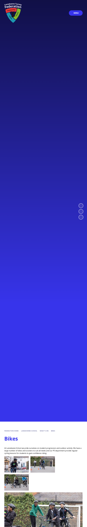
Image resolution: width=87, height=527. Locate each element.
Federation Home (11, 431)
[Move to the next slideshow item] (81, 205)
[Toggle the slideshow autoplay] (81, 217)
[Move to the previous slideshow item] (81, 211)
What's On (44, 431)
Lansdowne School (29, 431)
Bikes (53, 431)
